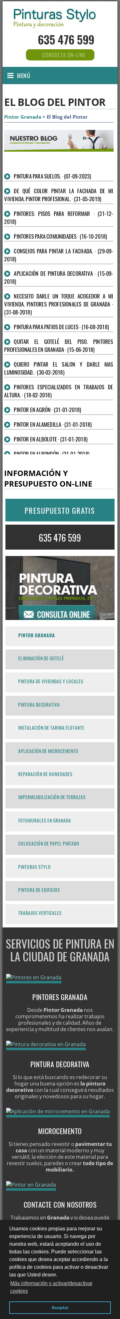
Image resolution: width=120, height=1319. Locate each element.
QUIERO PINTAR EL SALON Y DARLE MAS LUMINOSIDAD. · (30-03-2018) (58, 368)
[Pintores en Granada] (33, 977)
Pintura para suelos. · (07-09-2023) (52, 176)
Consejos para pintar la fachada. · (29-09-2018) (58, 255)
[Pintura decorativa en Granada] (46, 1044)
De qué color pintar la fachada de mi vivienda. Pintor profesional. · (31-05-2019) (58, 195)
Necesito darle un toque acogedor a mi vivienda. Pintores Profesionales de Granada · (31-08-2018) (58, 304)
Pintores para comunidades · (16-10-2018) (60, 236)
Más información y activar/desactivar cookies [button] (51, 1287)
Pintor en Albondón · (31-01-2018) (51, 454)
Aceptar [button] (60, 1307)
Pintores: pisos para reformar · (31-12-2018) (58, 218)
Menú (23, 75)
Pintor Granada (22, 117)
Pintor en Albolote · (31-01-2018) (50, 439)
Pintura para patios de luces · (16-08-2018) (61, 327)
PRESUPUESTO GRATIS (60, 510)
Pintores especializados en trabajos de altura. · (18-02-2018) (58, 391)
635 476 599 (66, 39)
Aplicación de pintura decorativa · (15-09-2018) (58, 277)
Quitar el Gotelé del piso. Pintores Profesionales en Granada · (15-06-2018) (58, 346)
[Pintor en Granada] (60, 22)
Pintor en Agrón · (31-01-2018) (47, 410)
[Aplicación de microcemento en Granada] (58, 1111)
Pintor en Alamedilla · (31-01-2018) (53, 424)
